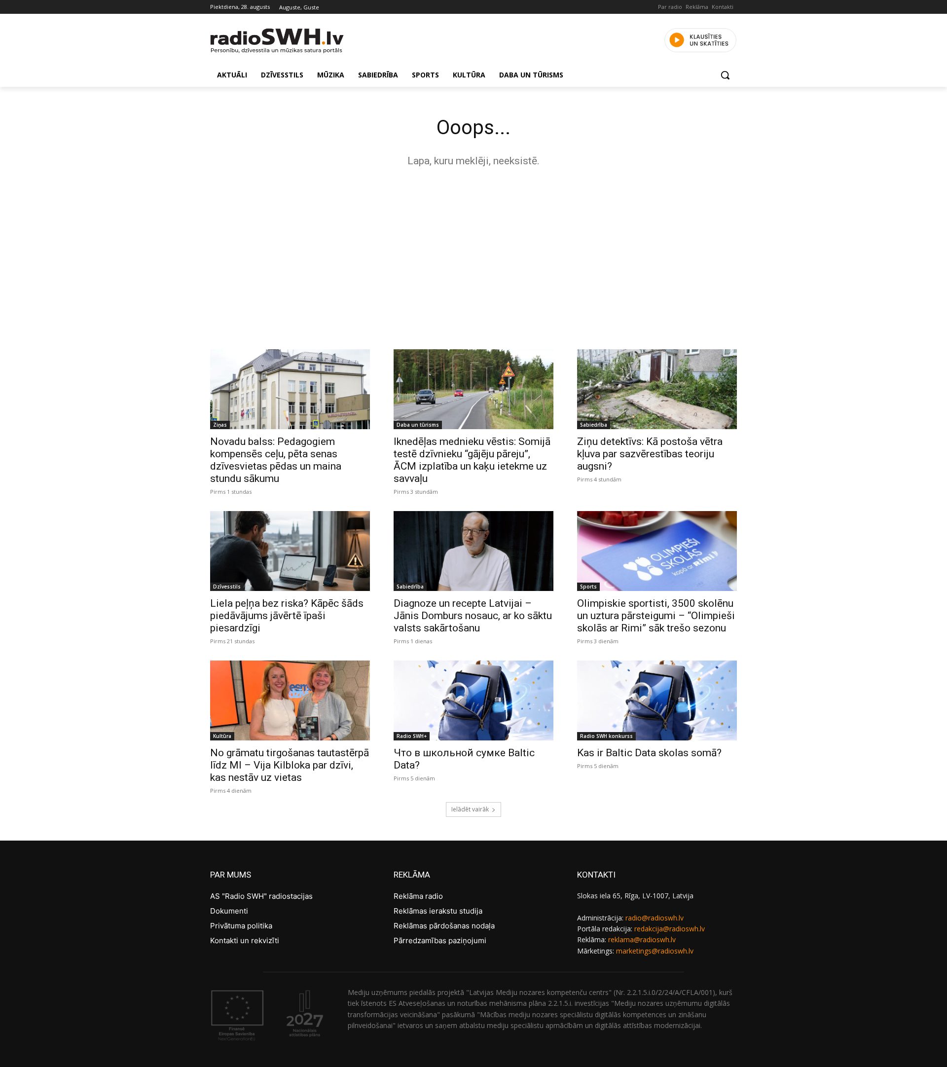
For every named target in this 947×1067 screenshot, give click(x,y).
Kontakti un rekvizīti (244, 940)
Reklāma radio (418, 896)
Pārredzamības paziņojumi (440, 940)
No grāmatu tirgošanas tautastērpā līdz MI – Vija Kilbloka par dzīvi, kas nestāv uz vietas (289, 765)
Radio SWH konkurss (606, 736)
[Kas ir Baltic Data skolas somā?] (657, 700)
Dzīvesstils (227, 586)
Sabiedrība (593, 424)
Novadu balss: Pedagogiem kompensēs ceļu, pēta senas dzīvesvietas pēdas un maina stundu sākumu (275, 460)
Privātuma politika (241, 925)
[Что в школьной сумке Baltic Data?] (473, 700)
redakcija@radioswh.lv (669, 928)
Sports (588, 586)
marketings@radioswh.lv (654, 951)
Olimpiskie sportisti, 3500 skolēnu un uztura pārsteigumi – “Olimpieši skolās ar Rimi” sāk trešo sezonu (656, 615)
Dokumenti (229, 911)
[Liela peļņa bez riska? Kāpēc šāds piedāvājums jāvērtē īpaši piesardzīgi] (290, 551)
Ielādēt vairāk (470, 809)
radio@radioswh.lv (654, 917)
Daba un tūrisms (418, 424)
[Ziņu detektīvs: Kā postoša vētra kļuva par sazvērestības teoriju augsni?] (657, 389)
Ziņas (220, 424)
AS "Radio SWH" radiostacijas (261, 896)
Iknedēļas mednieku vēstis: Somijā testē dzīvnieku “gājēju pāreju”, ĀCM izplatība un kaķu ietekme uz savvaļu (472, 460)
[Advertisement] (473, 255)
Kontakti (722, 6)
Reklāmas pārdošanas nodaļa (444, 925)
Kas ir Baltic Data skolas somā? (649, 753)
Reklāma (697, 6)
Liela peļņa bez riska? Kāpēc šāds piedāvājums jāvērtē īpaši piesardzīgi (287, 615)
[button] (725, 75)
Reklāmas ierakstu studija (438, 911)
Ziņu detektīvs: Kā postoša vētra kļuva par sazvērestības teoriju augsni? (650, 454)
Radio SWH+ (412, 736)
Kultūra (222, 736)
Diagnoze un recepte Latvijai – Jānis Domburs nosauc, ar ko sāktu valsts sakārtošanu (473, 615)
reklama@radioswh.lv (642, 939)
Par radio (670, 6)
